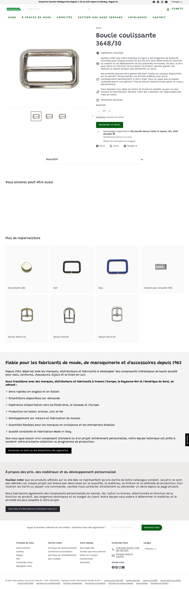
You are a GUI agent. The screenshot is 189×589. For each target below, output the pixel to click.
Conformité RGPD (150, 581)
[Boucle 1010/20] (72, 318)
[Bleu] (117, 269)
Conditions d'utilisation (60, 552)
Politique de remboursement (62, 548)
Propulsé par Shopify (159, 583)
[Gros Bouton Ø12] (27, 269)
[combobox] (59, 9)
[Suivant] (91, 116)
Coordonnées (86, 559)
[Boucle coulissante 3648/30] (19, 208)
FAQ (18, 559)
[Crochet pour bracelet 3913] (162, 269)
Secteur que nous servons (100, 17)
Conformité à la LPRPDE (170, 581)
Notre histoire (23, 548)
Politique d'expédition (72, 583)
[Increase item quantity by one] (109, 111)
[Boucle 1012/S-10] (117, 318)
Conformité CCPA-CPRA (113, 581)
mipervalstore (29, 238)
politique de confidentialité (62, 555)
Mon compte (54, 559)
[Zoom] (49, 68)
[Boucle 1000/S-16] (27, 318)
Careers (20, 552)
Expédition (101, 117)
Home (12, 17)
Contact (159, 17)
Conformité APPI (133, 581)
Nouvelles (85, 563)
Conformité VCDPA (25, 583)
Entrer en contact (89, 555)
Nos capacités (87, 548)
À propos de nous (36, 17)
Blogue (19, 555)
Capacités (65, 17)
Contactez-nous (24, 563)
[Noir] (72, 269)
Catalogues (137, 17)
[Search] (89, 9)
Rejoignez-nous (24, 566)
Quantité (100, 105)
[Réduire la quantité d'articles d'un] (99, 111)
